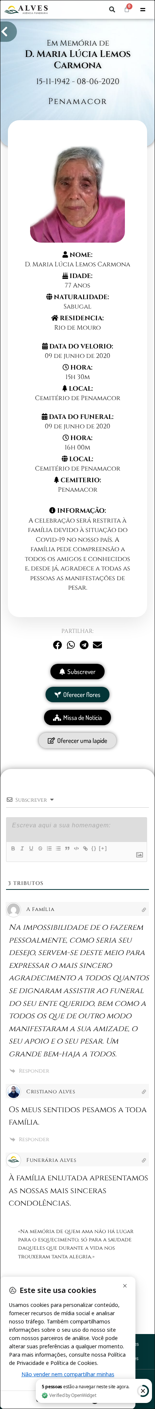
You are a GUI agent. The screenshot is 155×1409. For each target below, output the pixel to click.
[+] (103, 848)
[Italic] (21, 848)
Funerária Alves (51, 1160)
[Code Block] (76, 848)
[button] (112, 9)
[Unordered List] (57, 848)
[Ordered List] (48, 848)
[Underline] (30, 848)
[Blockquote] (66, 848)
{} (94, 848)
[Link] (85, 848)
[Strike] (39, 848)
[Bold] (12, 848)
